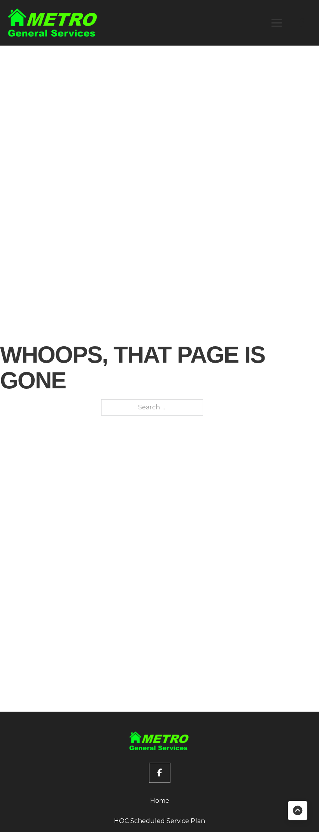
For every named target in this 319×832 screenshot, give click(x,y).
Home (159, 800)
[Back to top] (297, 810)
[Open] (276, 22)
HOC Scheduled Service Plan (159, 821)
